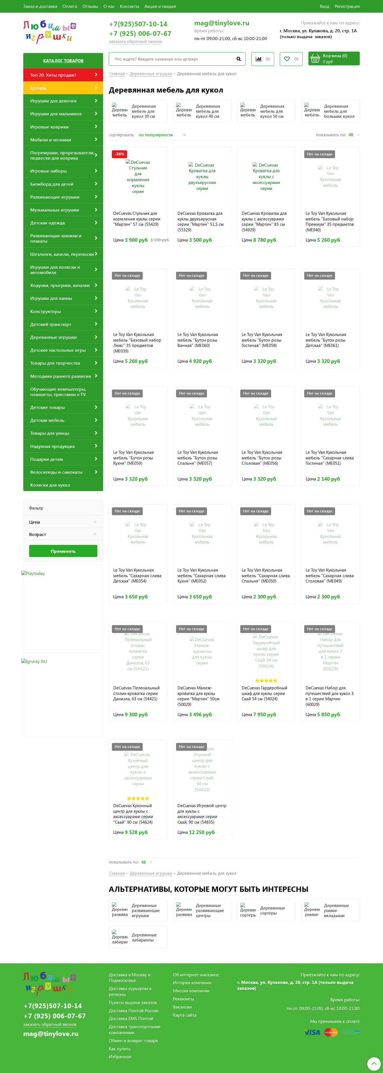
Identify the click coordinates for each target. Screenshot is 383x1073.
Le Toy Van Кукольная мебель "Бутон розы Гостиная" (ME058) (262, 340)
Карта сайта (185, 1015)
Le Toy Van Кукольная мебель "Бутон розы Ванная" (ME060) (197, 340)
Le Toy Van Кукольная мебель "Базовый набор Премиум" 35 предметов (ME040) (330, 221)
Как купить (120, 1048)
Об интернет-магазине (196, 974)
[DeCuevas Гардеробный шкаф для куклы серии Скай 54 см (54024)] (266, 651)
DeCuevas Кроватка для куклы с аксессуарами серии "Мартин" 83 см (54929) (264, 221)
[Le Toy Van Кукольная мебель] (330, 176)
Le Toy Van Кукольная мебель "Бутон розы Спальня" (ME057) (197, 458)
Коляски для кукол (50, 485)
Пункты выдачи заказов (133, 1002)
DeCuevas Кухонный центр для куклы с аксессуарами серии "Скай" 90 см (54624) (133, 814)
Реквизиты (183, 998)
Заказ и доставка (40, 6)
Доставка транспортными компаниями (134, 1029)
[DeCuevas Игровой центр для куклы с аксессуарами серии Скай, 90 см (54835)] (202, 769)
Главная (117, 73)
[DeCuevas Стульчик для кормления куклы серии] (138, 176)
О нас (109, 6)
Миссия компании (191, 990)
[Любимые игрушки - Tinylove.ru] (49, 31)
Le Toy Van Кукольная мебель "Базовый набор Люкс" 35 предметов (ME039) (137, 342)
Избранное (120, 1056)
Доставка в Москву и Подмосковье (130, 977)
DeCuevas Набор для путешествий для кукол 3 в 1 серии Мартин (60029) (330, 696)
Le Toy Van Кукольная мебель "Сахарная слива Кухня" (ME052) (201, 575)
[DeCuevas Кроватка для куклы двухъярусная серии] (202, 176)
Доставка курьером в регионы (130, 991)
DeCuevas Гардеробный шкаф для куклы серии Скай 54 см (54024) (264, 693)
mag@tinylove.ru (222, 22)
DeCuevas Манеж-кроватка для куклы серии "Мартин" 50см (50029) (198, 696)
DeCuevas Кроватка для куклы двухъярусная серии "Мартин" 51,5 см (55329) (200, 221)
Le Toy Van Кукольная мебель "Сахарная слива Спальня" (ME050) (266, 575)
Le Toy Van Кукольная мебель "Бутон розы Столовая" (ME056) (262, 458)
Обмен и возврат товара (133, 1040)
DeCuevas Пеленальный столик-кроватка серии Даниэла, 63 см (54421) (136, 693)
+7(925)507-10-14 (138, 23)
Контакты (129, 6)
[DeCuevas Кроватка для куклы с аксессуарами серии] (266, 176)
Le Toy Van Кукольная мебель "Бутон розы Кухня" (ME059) (133, 458)
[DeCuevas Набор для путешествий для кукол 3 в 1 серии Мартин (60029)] (330, 651)
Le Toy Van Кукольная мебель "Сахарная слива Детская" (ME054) (137, 575)
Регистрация (347, 6)
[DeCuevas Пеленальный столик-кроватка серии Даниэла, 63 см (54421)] (138, 651)
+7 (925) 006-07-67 (140, 33)
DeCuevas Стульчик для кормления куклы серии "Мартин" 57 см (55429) (136, 219)
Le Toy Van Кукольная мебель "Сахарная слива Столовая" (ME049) (330, 575)
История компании (192, 982)
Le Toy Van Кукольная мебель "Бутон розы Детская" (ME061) (326, 340)
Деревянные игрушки (151, 73)
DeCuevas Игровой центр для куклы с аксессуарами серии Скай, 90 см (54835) (202, 814)
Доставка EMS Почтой (131, 1018)
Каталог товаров (63, 60)
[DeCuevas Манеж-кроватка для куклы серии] (202, 651)
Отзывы (90, 6)
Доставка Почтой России (133, 1010)
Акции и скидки (160, 6)
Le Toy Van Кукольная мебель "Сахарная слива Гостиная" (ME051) (330, 458)
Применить (63, 551)
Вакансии (182, 1007)
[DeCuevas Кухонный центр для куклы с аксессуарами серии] (138, 769)
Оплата (70, 6)
